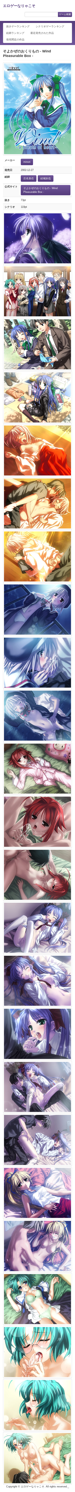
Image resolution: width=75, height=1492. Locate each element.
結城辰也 (45, 178)
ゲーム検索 (65, 14)
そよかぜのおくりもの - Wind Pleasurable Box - (40, 190)
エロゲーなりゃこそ (19, 6)
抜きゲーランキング (18, 26)
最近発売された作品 (42, 32)
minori (26, 161)
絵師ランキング (15, 32)
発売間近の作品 (15, 39)
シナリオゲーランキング (50, 26)
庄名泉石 (28, 178)
